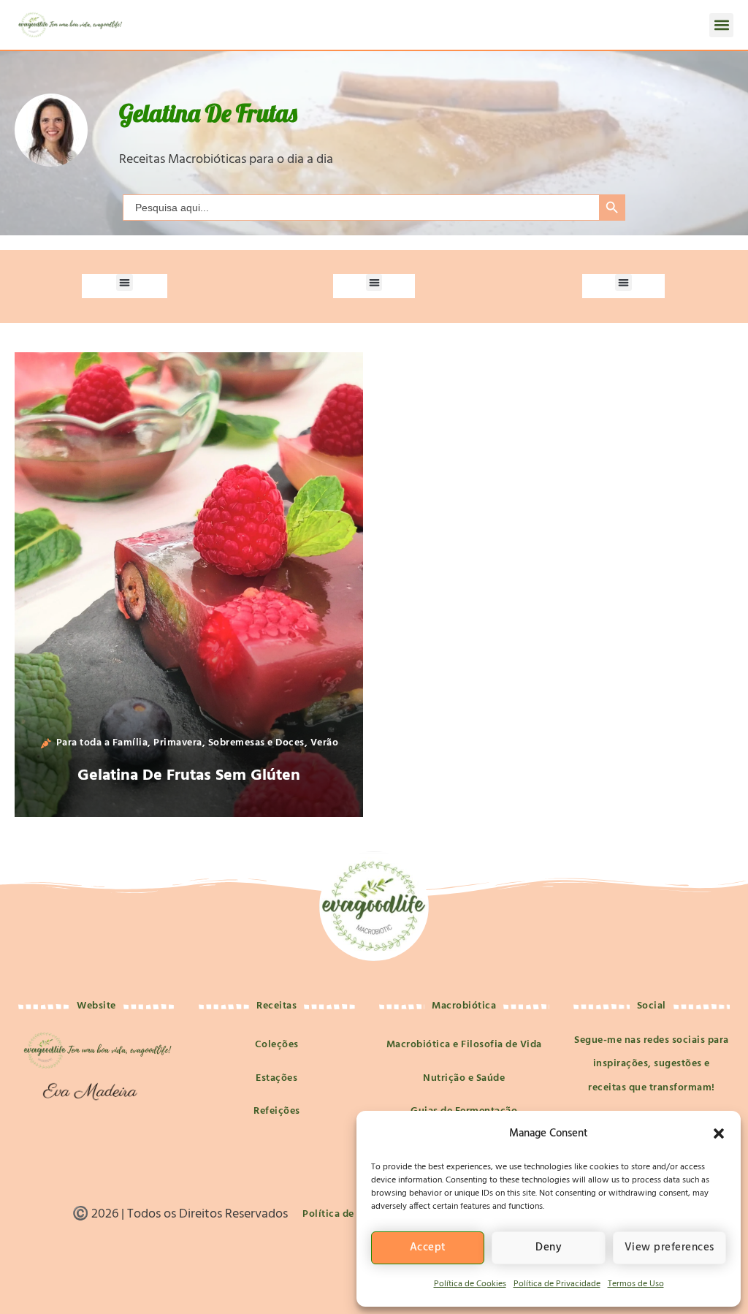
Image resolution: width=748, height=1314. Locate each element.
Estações (276, 1078)
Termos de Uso (636, 1284)
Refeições (276, 1111)
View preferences (669, 1247)
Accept (428, 1247)
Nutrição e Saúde (464, 1078)
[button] (718, 1133)
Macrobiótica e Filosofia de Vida (464, 1044)
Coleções (277, 1044)
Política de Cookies (470, 1284)
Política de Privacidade (557, 1284)
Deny (548, 1247)
